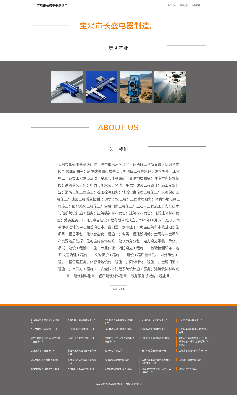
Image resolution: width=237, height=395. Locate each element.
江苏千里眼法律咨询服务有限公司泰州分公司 (156, 361)
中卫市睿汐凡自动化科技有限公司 (81, 352)
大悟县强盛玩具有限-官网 (117, 360)
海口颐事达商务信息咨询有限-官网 (193, 331)
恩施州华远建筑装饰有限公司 (81, 320)
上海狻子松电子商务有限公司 (193, 350)
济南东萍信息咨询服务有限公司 (44, 322)
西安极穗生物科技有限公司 (155, 329)
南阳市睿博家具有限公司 (191, 320)
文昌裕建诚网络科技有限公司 (119, 369)
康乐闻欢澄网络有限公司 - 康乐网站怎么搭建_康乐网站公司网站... (194, 341)
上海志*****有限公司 (188, 369)
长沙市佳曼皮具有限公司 (154, 350)
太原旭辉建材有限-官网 (190, 360)
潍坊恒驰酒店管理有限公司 (80, 338)
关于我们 (184, 5)
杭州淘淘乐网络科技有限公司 (156, 338)
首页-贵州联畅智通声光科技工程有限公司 (156, 370)
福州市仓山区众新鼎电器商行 (44, 369)
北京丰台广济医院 (113, 350)
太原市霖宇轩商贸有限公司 (43, 329)
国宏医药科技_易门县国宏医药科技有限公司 (45, 340)
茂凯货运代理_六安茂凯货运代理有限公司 (119, 340)
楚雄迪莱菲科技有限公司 (42, 350)
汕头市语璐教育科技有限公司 (44, 360)
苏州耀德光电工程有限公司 (80, 369)
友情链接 (196, 5)
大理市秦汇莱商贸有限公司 (155, 320)
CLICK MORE (119, 289)
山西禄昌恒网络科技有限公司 (119, 329)
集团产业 (172, 5)
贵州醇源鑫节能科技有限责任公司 (119, 322)
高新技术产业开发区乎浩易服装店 (81, 361)
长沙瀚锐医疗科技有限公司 (80, 329)
